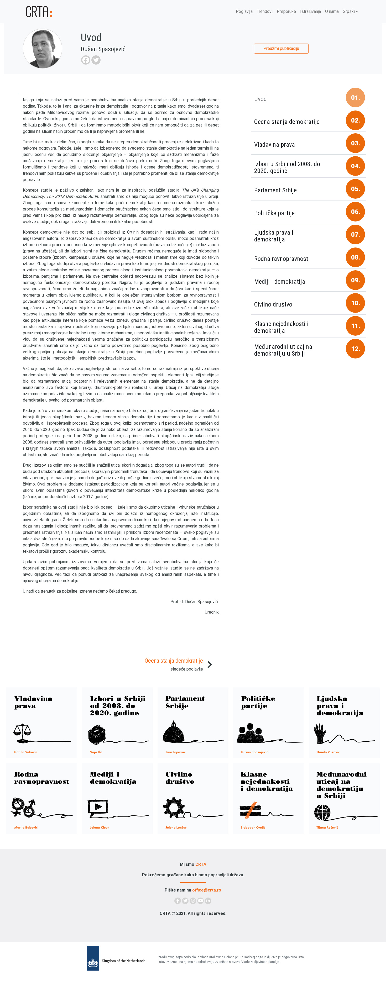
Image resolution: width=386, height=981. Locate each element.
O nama (332, 11)
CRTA (200, 864)
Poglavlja (244, 11)
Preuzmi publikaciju (281, 48)
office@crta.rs (206, 890)
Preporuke (286, 11)
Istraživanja (310, 11)
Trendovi (265, 11)
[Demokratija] (54, 11)
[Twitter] (96, 60)
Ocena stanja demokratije (174, 660)
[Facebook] (85, 60)
